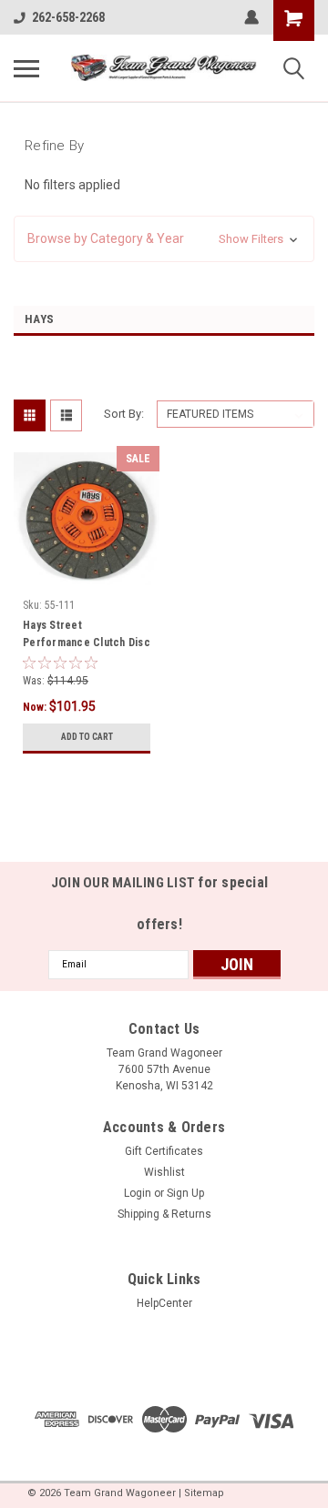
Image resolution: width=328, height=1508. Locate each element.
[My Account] (251, 17)
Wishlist (164, 1172)
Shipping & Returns (164, 1214)
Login (137, 1193)
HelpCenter (164, 1303)
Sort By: (124, 413)
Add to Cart (87, 737)
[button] (164, 239)
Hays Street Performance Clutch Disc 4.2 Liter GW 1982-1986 (86, 636)
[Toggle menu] (26, 68)
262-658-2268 (68, 17)
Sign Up (185, 1193)
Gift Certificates (164, 1151)
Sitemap (204, 1493)
